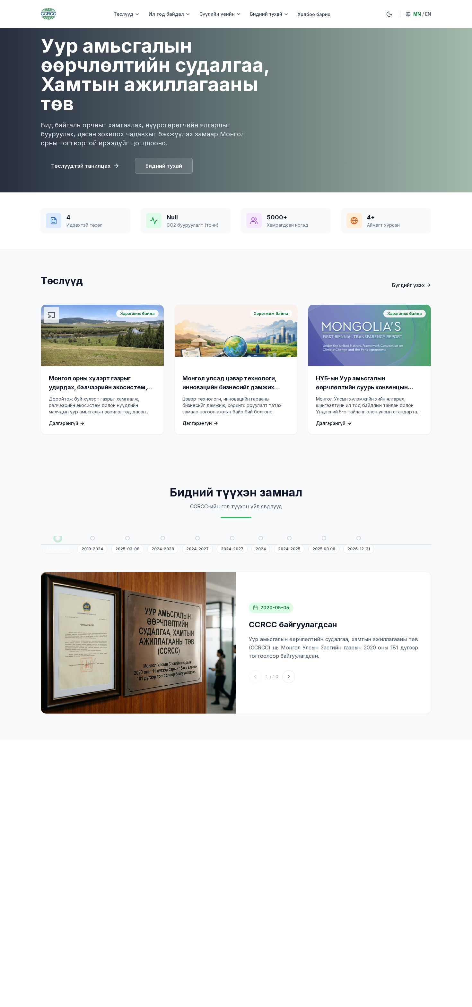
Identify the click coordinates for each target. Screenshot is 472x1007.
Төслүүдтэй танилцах (80, 166)
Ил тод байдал (166, 14)
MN (417, 14)
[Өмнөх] (255, 676)
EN (428, 14)
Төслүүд (123, 14)
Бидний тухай (266, 14)
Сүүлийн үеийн (217, 14)
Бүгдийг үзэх (408, 285)
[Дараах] (288, 676)
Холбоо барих (314, 14)
